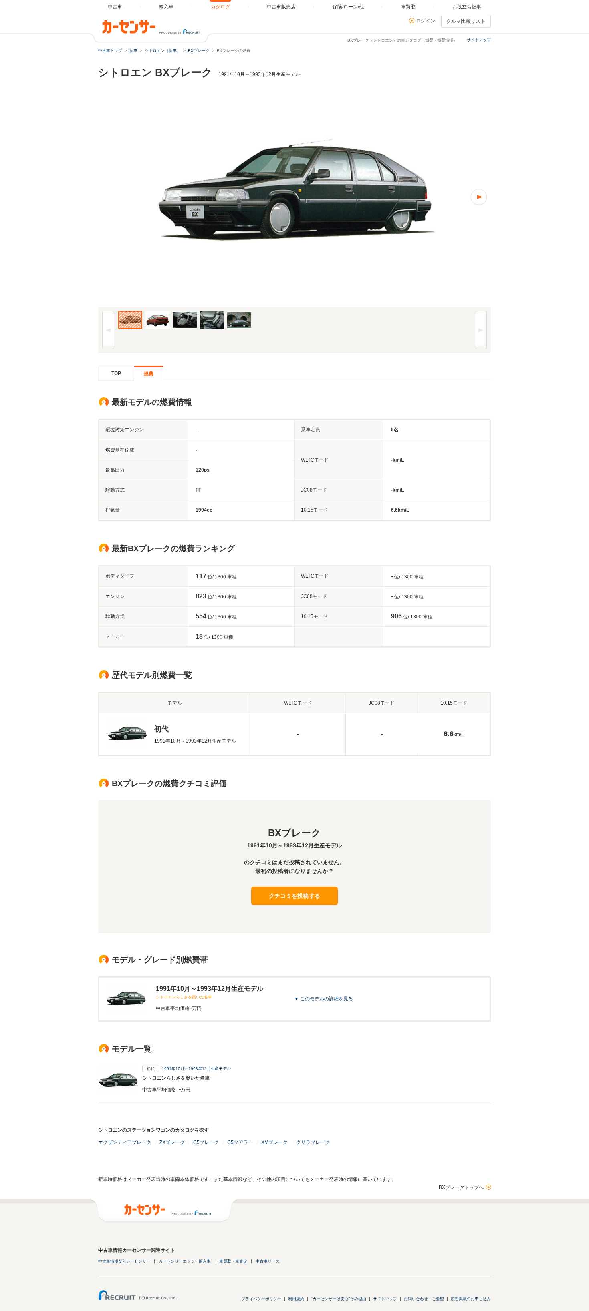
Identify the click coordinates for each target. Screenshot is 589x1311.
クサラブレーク (313, 1142)
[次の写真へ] (392, 197)
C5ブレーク (206, 1142)
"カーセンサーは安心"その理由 (338, 1299)
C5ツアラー (240, 1142)
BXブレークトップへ (461, 1187)
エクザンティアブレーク (124, 1142)
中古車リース (268, 1261)
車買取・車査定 (233, 1261)
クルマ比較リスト (466, 21)
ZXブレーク (172, 1142)
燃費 (148, 374)
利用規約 (296, 1299)
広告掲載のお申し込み (471, 1299)
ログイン (425, 21)
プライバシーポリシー (261, 1299)
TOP (116, 373)
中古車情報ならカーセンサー (124, 1261)
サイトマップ (479, 40)
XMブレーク (274, 1142)
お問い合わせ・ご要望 (424, 1299)
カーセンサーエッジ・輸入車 (185, 1261)
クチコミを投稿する (295, 896)
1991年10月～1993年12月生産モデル (196, 1068)
